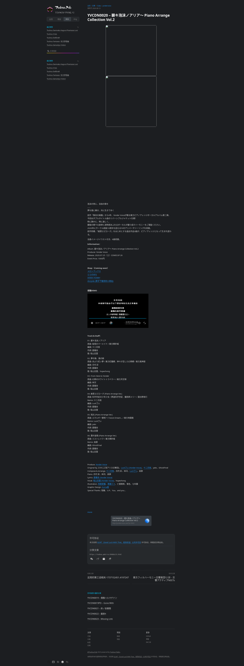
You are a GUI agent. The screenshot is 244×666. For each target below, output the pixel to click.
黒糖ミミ (111, 484)
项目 (59, 19)
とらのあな (92, 274)
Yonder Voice (101, 464)
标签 (88, 642)
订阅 (88, 636)
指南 (118, 636)
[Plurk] (131, 507)
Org (75, 19)
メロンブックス (94, 271)
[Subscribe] (78, 27)
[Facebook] (131, 499)
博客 (147, 639)
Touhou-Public (115, 652)
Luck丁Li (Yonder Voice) (131, 467)
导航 (118, 639)
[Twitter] (131, 501)
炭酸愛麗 (102, 484)
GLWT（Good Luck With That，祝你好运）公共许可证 (119, 542)
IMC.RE (148, 642)
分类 (88, 639)
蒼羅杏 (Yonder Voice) (103, 477)
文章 (93, 6)
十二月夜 (147, 467)
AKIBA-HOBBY (93, 277)
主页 (51, 19)
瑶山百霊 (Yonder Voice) (103, 480)
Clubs (99, 6)
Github (148, 636)
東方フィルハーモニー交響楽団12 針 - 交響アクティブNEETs (154, 579)
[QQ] (131, 505)
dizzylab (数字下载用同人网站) (100, 281)
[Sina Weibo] (131, 503)
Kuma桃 (105, 487)
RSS (67, 19)
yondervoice (107, 6)
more (89, 512)
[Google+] (131, 510)
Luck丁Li (133, 471)
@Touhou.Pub (92, 652)
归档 (88, 645)
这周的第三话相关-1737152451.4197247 (108, 577)
